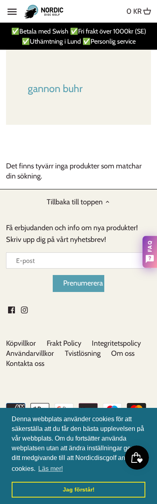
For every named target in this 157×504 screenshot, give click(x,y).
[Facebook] (11, 309)
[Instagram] (24, 309)
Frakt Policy (64, 343)
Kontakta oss (25, 363)
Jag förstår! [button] (79, 489)
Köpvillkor (21, 343)
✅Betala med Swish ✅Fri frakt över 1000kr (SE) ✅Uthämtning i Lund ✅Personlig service (78, 36)
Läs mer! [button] (50, 468)
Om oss (122, 353)
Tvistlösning (83, 353)
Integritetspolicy (116, 343)
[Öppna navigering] (12, 12)
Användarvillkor (30, 353)
